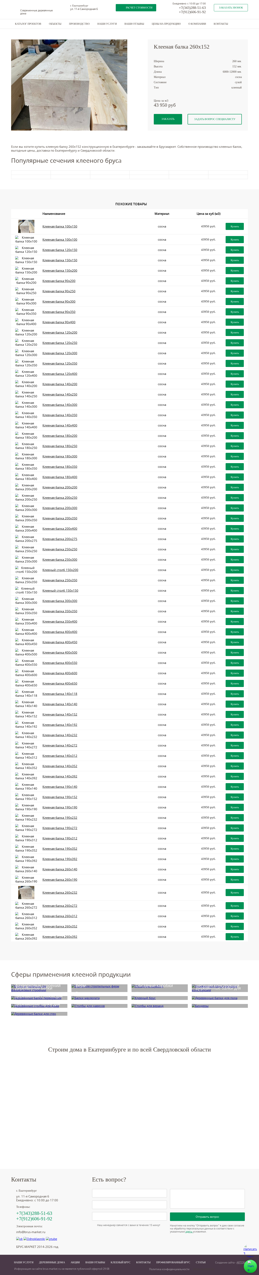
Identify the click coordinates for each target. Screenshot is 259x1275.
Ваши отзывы (134, 23)
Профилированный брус (173, 1262)
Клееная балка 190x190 (59, 807)
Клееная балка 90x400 (58, 322)
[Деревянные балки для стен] (39, 1014)
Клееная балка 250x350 (59, 580)
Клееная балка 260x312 (59, 916)
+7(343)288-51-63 (192, 8)
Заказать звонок (231, 7)
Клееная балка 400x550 (59, 663)
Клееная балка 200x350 (59, 518)
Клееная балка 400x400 (59, 632)
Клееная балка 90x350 (58, 312)
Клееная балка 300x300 (59, 601)
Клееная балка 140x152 (59, 714)
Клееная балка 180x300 (59, 456)
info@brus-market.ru (30, 1232)
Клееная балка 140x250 (59, 394)
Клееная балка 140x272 (59, 745)
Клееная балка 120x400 (59, 374)
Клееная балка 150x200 (59, 270)
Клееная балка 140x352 (59, 766)
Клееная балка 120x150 (59, 250)
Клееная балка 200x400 (59, 529)
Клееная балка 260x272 (59, 906)
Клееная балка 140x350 (59, 415)
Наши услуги (107, 23)
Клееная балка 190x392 (59, 859)
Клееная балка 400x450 (59, 642)
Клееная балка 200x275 (59, 539)
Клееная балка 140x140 (59, 704)
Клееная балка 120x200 (59, 332)
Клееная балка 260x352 (59, 926)
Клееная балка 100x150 (59, 226)
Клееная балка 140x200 (59, 384)
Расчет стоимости (139, 7)
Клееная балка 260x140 (59, 869)
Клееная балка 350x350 (59, 611)
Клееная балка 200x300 (59, 508)
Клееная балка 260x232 (59, 892)
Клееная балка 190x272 (59, 828)
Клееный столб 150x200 (60, 570)
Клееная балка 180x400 (59, 477)
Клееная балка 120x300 (59, 353)
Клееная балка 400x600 (59, 673)
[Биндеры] (220, 1006)
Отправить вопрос (207, 1217)
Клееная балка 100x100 (59, 239)
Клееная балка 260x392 (59, 937)
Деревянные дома (52, 1262)
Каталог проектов (28, 23)
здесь (189, 1231)
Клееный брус (121, 1262)
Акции (75, 1262)
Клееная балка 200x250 (59, 498)
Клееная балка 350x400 (59, 621)
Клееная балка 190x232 (59, 818)
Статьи (201, 1262)
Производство (79, 23)
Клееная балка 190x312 (59, 838)
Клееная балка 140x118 (59, 694)
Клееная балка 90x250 (58, 291)
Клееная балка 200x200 (59, 487)
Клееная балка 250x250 (59, 549)
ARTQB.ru (242, 1262)
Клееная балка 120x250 (59, 343)
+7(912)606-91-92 (192, 12)
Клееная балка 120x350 (59, 363)
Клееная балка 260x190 (59, 880)
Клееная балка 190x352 (59, 849)
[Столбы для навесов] (99, 1006)
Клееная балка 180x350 (59, 467)
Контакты (221, 23)
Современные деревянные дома (36, 12)
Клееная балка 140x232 (59, 735)
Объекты (55, 23)
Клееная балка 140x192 (59, 725)
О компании (197, 23)
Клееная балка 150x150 (59, 260)
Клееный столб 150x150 (60, 590)
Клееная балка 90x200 (58, 281)
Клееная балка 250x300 (59, 559)
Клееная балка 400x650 (59, 683)
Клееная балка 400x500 (59, 652)
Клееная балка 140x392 (59, 776)
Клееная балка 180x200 (59, 436)
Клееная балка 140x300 (59, 405)
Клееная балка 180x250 (59, 446)
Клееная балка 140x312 (59, 756)
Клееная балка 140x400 (59, 425)
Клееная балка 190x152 (59, 797)
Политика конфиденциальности (169, 1269)
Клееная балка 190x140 (59, 787)
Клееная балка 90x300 (58, 301)
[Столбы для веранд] (160, 1006)
